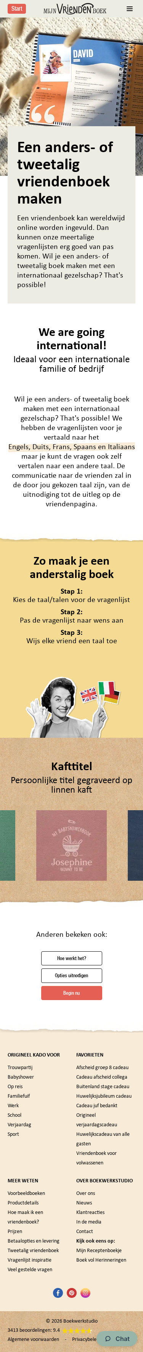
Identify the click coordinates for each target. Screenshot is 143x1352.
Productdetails (23, 1203)
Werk (13, 1106)
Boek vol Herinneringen (101, 1260)
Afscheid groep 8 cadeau (102, 1068)
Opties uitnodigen (71, 975)
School (14, 1115)
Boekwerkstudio (80, 1321)
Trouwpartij (20, 1068)
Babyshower (21, 1077)
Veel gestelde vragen (30, 1270)
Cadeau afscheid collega (101, 1077)
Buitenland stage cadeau (102, 1087)
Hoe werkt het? (71, 958)
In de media (88, 1222)
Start (16, 8)
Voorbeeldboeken (26, 1193)
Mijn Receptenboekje (99, 1251)
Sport (13, 1134)
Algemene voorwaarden (33, 1339)
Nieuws (84, 1203)
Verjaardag (19, 1125)
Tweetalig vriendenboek (33, 1251)
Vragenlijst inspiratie (29, 1260)
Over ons (85, 1193)
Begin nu (71, 993)
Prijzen (15, 1232)
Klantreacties (90, 1213)
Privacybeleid (86, 1339)
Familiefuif (19, 1096)
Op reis (15, 1087)
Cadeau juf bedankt (96, 1106)
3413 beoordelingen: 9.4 (34, 1330)
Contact (84, 1232)
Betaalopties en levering (33, 1241)
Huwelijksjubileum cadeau (104, 1096)
